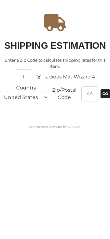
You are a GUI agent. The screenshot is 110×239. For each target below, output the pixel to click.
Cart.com (75, 127)
